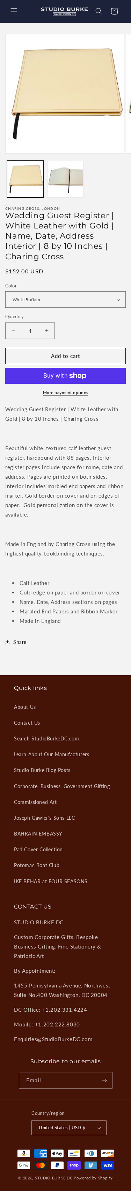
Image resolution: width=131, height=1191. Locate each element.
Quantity (14, 316)
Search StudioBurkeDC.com (46, 738)
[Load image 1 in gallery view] (25, 179)
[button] (14, 11)
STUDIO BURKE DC (54, 1178)
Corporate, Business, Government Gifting (62, 786)
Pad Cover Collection (38, 849)
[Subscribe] (104, 1080)
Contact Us (27, 723)
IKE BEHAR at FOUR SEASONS (51, 881)
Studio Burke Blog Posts (42, 770)
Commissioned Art (35, 802)
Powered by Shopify (93, 1178)
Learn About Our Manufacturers (51, 754)
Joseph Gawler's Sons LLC (44, 818)
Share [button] (20, 642)
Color (11, 285)
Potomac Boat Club (36, 865)
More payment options (65, 392)
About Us (25, 707)
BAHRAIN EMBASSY (38, 834)
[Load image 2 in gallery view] (65, 179)
